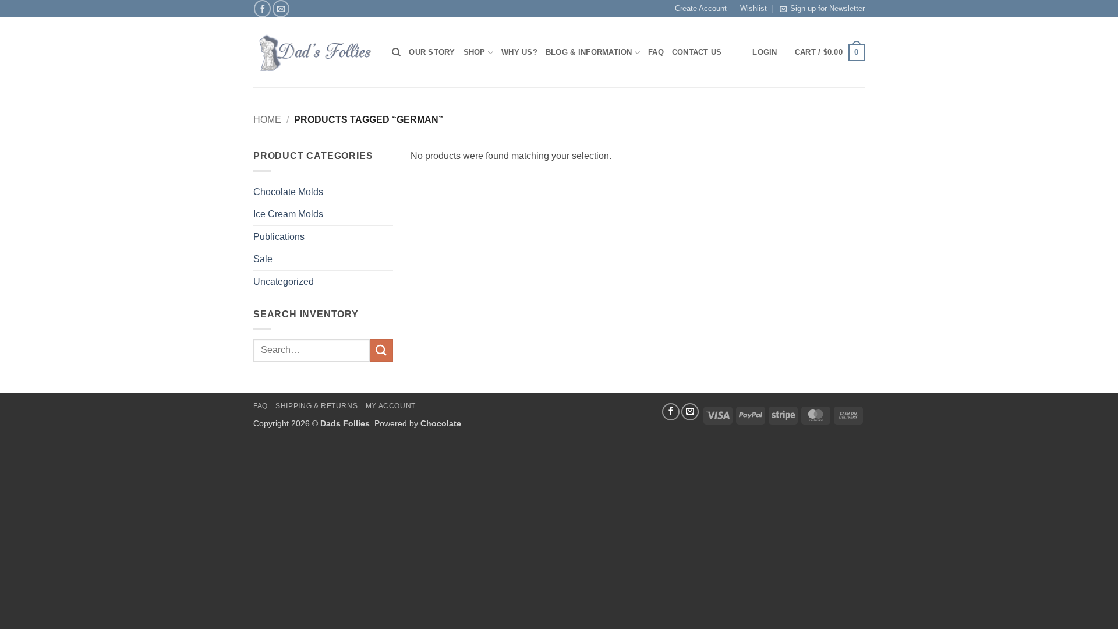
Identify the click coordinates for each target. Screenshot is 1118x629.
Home (267, 120)
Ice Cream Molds (288, 214)
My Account (391, 406)
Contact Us (697, 52)
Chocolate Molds (288, 192)
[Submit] (381, 350)
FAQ (656, 52)
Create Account (701, 8)
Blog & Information (589, 52)
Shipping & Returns (316, 406)
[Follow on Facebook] (262, 8)
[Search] (396, 52)
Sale (263, 259)
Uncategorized (283, 282)
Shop (475, 52)
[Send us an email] (281, 8)
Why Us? (519, 52)
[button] (830, 53)
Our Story (432, 52)
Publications (279, 237)
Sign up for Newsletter (827, 8)
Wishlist (753, 8)
